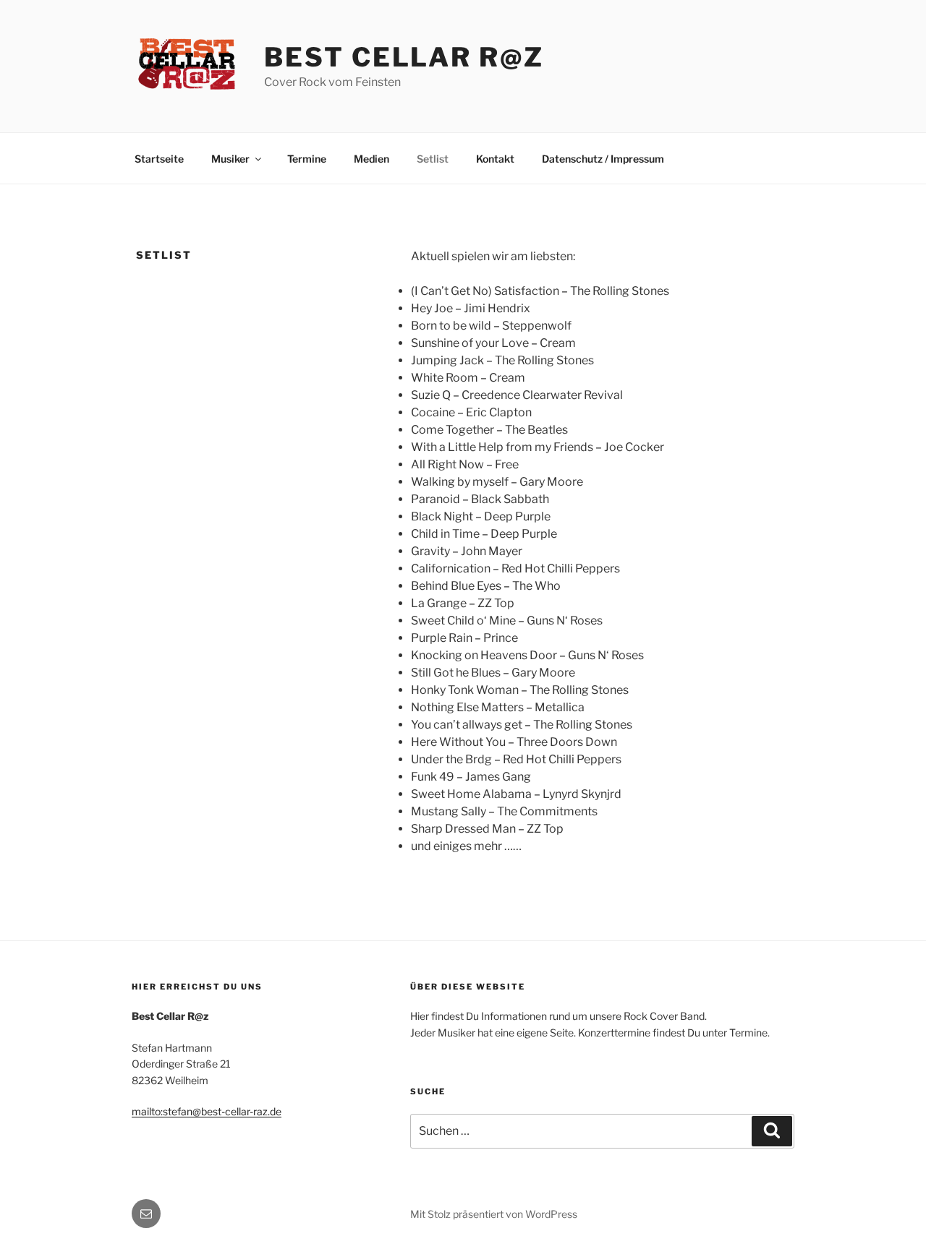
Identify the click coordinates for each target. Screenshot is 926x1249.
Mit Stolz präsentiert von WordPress (493, 1214)
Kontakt (495, 159)
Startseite (159, 159)
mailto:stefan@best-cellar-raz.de (206, 1111)
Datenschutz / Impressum (603, 159)
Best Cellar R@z (403, 57)
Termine (306, 159)
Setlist (433, 159)
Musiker (230, 159)
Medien (371, 159)
